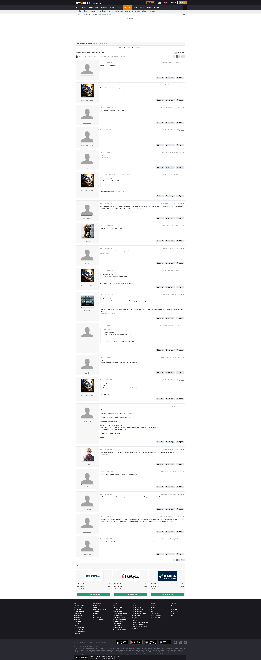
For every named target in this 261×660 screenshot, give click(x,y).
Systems (119, 7)
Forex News (77, 619)
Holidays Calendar (79, 611)
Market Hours (119, 11)
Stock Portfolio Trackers (119, 629)
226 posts (181, 471)
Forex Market (77, 613)
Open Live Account (94, 594)
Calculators (86, 11)
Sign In (173, 3)
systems (171, 519)
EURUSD (118, 309)
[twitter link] (180, 642)
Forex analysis (78, 621)
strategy (129, 497)
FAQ (172, 605)
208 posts (181, 357)
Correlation (102, 11)
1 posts (181, 62)
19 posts (181, 406)
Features (153, 607)
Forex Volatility (78, 615)
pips (136, 309)
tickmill (159, 206)
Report (181, 77)
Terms (76, 642)
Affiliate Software (156, 615)
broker (145, 206)
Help (172, 607)
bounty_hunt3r (87, 421)
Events (118, 656)
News (135, 7)
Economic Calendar (79, 605)
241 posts (181, 494)
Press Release (136, 615)
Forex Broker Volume (137, 611)
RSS (152, 611)
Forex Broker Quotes (137, 607)
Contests (152, 11)
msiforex (87, 464)
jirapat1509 (87, 78)
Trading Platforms (118, 621)
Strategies (96, 611)
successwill (87, 509)
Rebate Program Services (120, 619)
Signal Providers (117, 611)
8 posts (181, 85)
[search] (186, 7)
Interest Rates (136, 11)
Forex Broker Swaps (137, 609)
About (172, 613)
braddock (87, 487)
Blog (172, 615)
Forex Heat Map (78, 629)
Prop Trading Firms (118, 607)
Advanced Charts (156, 617)
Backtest (93, 7)
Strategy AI (104, 7)
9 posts (181, 248)
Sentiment (94, 11)
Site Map (90, 642)
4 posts (181, 130)
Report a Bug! (174, 611)
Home (77, 7)
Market (112, 7)
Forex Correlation (79, 617)
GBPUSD (104, 656)
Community (127, 7)
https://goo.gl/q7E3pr (118, 88)
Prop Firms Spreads (137, 624)
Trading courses (117, 627)
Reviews (142, 7)
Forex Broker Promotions (139, 613)
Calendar (78, 11)
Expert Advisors (117, 623)
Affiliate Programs (118, 615)
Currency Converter (79, 633)
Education (145, 11)
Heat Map (110, 11)
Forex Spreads (136, 605)
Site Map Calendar (101, 642)
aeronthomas (87, 123)
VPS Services (116, 609)
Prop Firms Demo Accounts (139, 626)
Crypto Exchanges (118, 625)
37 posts (181, 294)
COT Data (76, 623)
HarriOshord (87, 554)
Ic (150, 206)
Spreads (127, 11)
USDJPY (92, 658)
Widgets (153, 605)
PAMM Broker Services (119, 617)
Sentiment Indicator (98, 619)
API (152, 609)
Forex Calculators (79, 627)
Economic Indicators (79, 631)
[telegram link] (185, 642)
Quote (161, 77)
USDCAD (104, 658)
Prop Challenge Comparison (140, 622)
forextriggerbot (87, 168)
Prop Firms (157, 7)
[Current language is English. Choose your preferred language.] (165, 2)
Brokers (149, 7)
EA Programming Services (120, 613)
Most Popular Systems (99, 609)
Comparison (135, 628)
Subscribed (181, 53)
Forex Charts (96, 615)
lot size (122, 251)
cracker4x (87, 241)
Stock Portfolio (155, 613)
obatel (87, 263)
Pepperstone (165, 206)
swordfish (87, 310)
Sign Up (182, 3)
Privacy (82, 642)
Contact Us (174, 609)
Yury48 (87, 373)
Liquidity (76, 625)
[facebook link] (175, 642)
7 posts (181, 225)
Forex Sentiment (97, 617)
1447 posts (180, 107)
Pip (152, 309)
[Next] (184, 56)
